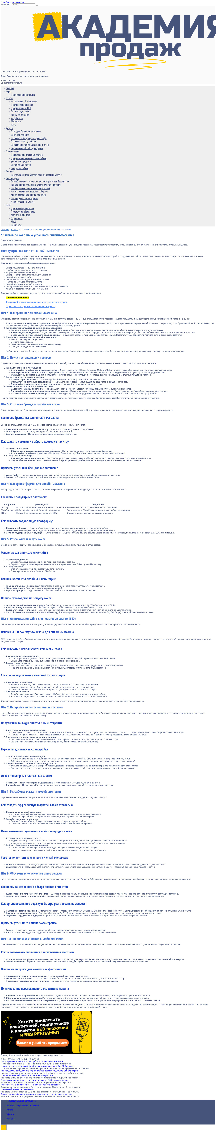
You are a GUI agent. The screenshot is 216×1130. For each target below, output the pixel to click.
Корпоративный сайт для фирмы (27, 148)
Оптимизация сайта (20, 111)
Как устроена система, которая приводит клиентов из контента (32, 1061)
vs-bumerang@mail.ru (11, 83)
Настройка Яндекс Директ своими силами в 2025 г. (36, 175)
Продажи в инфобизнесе (23, 211)
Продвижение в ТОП (21, 108)
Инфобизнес (17, 118)
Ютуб (13, 221)
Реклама (10, 171)
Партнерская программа (23, 95)
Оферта (10, 1114)
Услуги (9, 128)
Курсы (9, 91)
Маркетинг (16, 121)
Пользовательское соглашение (21, 1101)
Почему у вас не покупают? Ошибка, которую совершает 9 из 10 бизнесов (37, 1066)
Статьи (9, 98)
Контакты (10, 1119)
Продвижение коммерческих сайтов (28, 158)
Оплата (9, 1110)
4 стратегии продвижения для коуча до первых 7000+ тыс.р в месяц (34, 1080)
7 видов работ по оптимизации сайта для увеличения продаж (36, 302)
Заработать (16, 218)
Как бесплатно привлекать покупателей (30, 188)
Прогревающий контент (22, 208)
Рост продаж (12, 178)
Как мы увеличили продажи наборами (29, 191)
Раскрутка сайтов (19, 168)
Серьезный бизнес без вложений (17, 1089)
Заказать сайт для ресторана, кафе (28, 138)
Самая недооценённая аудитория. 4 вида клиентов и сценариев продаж (36, 1094)
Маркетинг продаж (20, 215)
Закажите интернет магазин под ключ (30, 145)
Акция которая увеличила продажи (28, 195)
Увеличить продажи (21, 161)
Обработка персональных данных (22, 1105)
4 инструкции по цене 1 (22, 201)
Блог (8, 205)
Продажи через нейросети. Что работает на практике (27, 1075)
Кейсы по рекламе (20, 115)
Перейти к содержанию (12, 2)
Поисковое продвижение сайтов (27, 155)
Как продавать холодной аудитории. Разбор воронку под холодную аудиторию (39, 1071)
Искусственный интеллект (24, 101)
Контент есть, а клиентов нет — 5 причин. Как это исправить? (31, 1085)
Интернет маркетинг (21, 165)
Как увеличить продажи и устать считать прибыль (36, 185)
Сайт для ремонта (20, 135)
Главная (10, 88)
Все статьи (16, 225)
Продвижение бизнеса (22, 105)
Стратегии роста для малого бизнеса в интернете (30, 306)
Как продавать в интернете (24, 198)
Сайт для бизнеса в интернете (26, 131)
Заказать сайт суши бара (23, 141)
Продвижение (13, 151)
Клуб (13, 125)
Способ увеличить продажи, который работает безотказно (40, 181)
